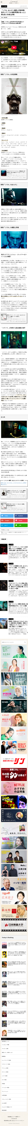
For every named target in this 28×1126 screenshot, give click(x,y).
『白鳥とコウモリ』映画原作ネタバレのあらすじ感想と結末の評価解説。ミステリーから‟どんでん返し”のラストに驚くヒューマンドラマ (17, 993)
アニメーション (5, 1091)
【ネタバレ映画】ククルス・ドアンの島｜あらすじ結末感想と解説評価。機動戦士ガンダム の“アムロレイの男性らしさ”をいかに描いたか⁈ (16, 1023)
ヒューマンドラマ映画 (6, 1060)
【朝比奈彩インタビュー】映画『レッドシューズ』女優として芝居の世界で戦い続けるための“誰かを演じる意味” (16, 1031)
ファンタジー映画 (5, 1087)
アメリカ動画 (14, 532)
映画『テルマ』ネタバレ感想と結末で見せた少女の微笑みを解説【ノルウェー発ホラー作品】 (16, 972)
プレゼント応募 (5, 1048)
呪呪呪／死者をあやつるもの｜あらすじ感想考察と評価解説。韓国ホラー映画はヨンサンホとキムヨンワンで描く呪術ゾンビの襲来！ (18, 624)
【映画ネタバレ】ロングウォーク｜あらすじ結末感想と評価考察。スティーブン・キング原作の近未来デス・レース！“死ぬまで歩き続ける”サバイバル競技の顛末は (17, 983)
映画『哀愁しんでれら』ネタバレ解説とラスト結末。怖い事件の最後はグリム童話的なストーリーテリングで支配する (16, 1002)
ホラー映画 (7, 530)
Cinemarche (14, 1)
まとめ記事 (4, 1103)
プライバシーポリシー (19, 1120)
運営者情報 (4, 1110)
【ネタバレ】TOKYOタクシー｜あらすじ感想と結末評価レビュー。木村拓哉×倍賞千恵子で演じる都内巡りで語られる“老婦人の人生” (17, 1012)
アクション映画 (5, 1068)
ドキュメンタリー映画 (6, 1099)
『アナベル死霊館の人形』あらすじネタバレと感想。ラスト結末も (18, 566)
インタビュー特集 (5, 1044)
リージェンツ (5, 532)
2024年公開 (19, 532)
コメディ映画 (4, 1075)
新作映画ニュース (5, 1041)
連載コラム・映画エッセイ (7, 1052)
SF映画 (3, 1083)
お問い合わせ (11, 1120)
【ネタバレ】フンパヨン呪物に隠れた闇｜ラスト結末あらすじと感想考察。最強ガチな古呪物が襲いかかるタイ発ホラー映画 (18, 586)
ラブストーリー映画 (6, 1064)
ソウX (6, 533)
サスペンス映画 (5, 1071)
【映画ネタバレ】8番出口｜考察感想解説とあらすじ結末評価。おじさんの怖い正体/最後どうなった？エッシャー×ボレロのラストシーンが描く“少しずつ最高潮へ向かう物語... (17, 953)
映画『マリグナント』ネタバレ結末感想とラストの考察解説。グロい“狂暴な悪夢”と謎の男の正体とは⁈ (18, 548)
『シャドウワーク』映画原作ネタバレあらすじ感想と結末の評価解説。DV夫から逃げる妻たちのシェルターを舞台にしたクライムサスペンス (17, 944)
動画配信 (4, 1056)
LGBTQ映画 (4, 1095)
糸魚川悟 (10, 532)
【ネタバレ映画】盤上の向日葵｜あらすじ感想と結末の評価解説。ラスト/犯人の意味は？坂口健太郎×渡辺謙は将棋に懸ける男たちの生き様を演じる (17, 963)
